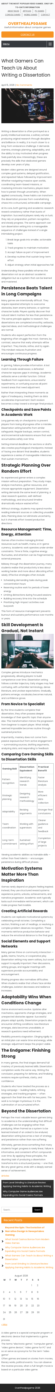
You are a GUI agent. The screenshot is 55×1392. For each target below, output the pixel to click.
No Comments (24, 85)
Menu (6, 44)
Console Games (12, 14)
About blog (13, 11)
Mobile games (30, 14)
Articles (27, 11)
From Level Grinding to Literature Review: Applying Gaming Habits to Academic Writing (27, 1184)
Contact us (28, 34)
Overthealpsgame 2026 (27, 1387)
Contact (45, 14)
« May (4, 1324)
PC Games (39, 11)
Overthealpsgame (27, 23)
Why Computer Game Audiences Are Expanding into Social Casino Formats (23, 1193)
